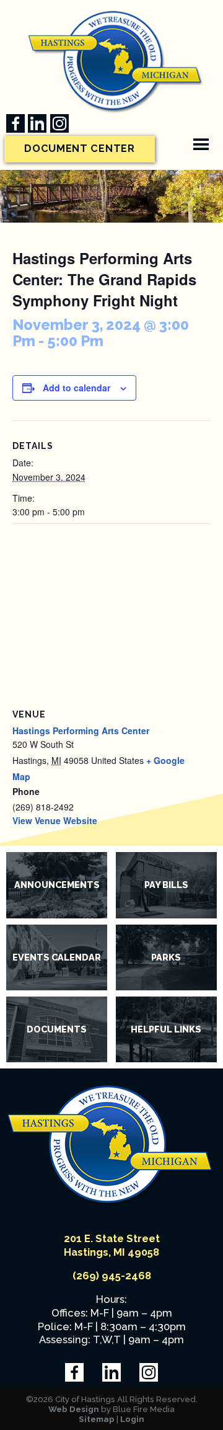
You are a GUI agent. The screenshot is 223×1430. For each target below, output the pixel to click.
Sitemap (97, 1419)
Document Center (79, 148)
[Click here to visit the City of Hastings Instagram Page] (59, 123)
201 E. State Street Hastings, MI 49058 (112, 1245)
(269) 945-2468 (111, 1275)
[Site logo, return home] (111, 1204)
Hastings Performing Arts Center (80, 730)
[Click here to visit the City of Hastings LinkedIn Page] (37, 123)
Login (132, 1419)
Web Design (73, 1409)
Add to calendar (76, 387)
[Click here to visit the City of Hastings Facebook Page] (15, 123)
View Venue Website (54, 820)
